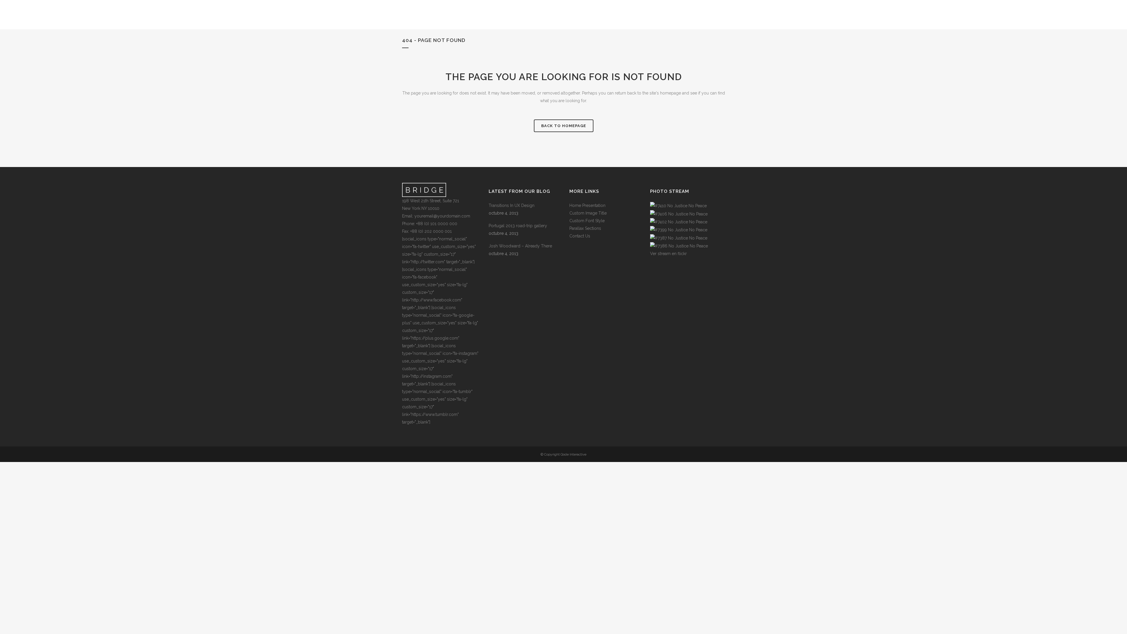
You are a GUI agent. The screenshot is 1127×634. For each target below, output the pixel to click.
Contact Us (579, 236)
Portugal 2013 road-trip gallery (518, 225)
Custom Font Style (587, 220)
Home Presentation (587, 205)
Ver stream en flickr (668, 253)
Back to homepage (563, 126)
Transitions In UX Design (511, 205)
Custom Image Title (588, 213)
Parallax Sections (585, 228)
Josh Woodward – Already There (520, 246)
